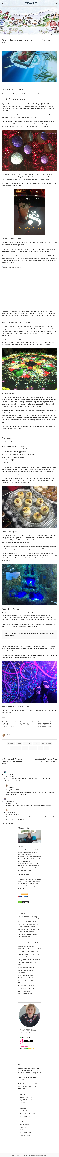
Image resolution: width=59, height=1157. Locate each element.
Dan (8, 774)
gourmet (25, 748)
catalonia (36, 743)
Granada (22, 1102)
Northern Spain (24, 1119)
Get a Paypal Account (24, 991)
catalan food (27, 743)
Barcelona (40, 242)
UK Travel (22, 1130)
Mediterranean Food (25, 1116)
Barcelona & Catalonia (26, 1097)
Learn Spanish (24, 1108)
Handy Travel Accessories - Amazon (29, 960)
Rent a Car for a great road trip (27, 988)
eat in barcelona (46, 743)
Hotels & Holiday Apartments (27, 985)
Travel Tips (23, 1127)
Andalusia (22, 1094)
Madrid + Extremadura (26, 1110)
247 (48, 1155)
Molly (9, 734)
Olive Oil (30, 177)
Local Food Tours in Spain (26, 975)
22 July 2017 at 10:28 (12, 790)
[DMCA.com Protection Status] (24, 903)
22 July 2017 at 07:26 (10, 776)
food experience (15, 748)
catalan (19, 743)
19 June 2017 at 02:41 (10, 803)
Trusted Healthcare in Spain (26, 946)
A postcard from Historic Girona (27, 721)
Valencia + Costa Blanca (26, 1135)
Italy (21, 1105)
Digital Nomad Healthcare (26, 957)
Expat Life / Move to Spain (27, 1100)
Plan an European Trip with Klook (28, 951)
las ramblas (33, 748)
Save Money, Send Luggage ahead (29, 954)
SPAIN (22, 1121)
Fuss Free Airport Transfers (26, 978)
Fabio (8, 801)
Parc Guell (14, 615)
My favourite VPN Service (26, 967)
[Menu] (2, 3)
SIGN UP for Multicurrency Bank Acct (29, 949)
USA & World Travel (25, 1132)
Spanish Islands (24, 1124)
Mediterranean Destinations (27, 1113)
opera (46, 748)
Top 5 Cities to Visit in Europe (27, 921)
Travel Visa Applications (25, 994)
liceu (40, 748)
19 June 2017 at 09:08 (12, 814)
